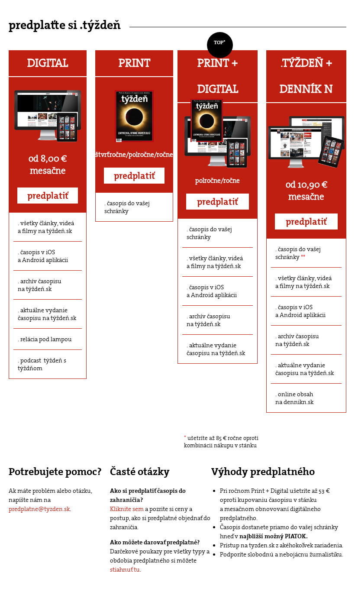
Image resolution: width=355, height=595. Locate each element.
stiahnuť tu (125, 569)
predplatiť (47, 196)
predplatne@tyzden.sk (39, 509)
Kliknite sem (127, 509)
